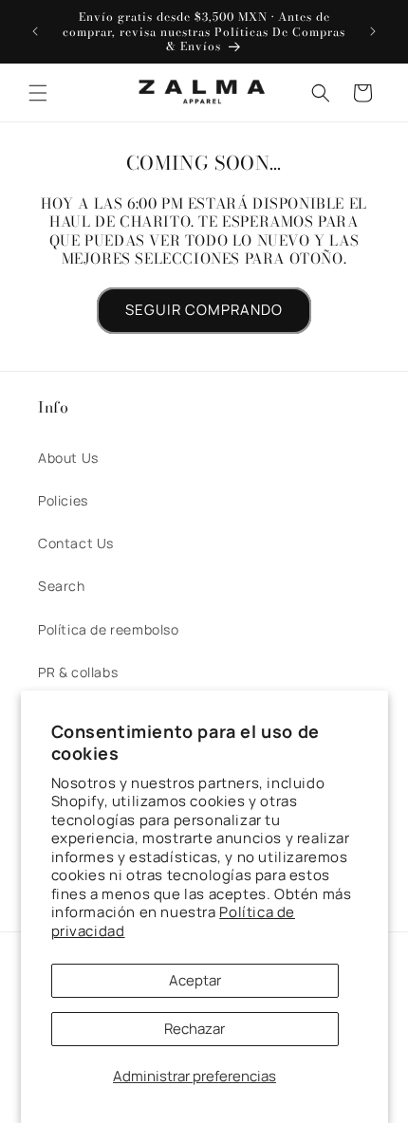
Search (61, 586)
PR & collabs (78, 672)
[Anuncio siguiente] (373, 31)
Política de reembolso (108, 629)
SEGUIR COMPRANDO (204, 310)
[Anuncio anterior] (35, 31)
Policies (63, 500)
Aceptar (195, 980)
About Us (68, 458)
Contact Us (76, 543)
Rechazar (194, 1029)
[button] (38, 93)
